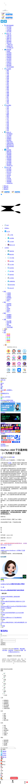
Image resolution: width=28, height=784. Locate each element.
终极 (13, 457)
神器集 (7, 228)
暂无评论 (4, 631)
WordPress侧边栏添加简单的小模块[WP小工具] (13, 601)
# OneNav (6, 550)
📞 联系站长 (11, 401)
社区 (6, 669)
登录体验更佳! (14, 778)
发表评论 (3, 643)
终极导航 (16, 648)
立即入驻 (3, 380)
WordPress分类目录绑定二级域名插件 (10, 596)
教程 (4, 445)
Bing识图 (9, 321)
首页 (2, 445)
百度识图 (9, 322)
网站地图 (22, 648)
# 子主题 (22, 550)
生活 (9, 669)
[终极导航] (11, 193)
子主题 (9, 462)
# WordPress (12, 550)
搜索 (2, 669)
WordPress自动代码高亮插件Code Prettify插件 (12, 612)
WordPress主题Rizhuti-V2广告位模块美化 (11, 617)
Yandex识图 (10, 327)
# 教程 (2, 550)
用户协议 (4, 650)
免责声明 (10, 650)
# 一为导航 (17, 550)
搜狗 (8, 324)
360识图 (9, 325)
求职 (11, 669)
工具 (4, 669)
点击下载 (3, 547)
